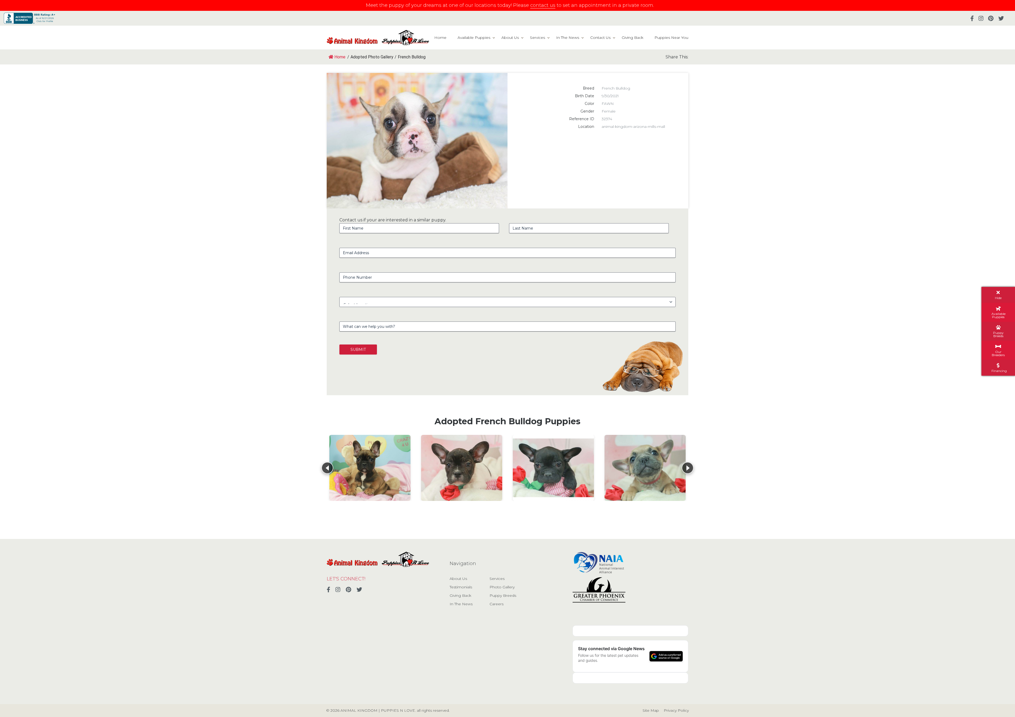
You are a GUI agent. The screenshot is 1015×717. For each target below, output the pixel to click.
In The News (567, 37)
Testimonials (461, 587)
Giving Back (632, 37)
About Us (510, 37)
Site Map (651, 710)
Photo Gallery (502, 587)
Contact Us (600, 37)
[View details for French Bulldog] (369, 468)
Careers (497, 604)
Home (440, 37)
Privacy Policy (676, 710)
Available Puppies (474, 37)
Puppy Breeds (503, 595)
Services (537, 37)
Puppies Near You (671, 37)
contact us (542, 5)
